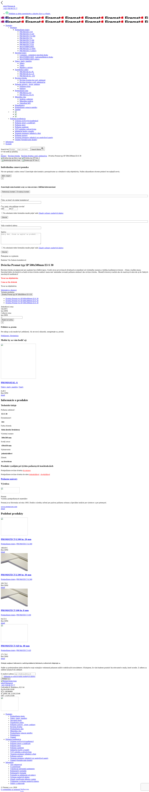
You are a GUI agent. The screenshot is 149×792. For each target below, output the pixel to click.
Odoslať (4, 217)
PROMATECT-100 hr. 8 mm (15, 610)
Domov (4, 156)
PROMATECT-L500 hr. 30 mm (16, 575)
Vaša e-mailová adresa (9, 226)
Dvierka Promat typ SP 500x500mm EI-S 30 (17, 294)
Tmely (21, 387)
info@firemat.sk (7, 683)
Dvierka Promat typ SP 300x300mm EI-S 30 (22, 303)
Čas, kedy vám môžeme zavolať (13, 206)
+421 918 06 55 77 (8, 685)
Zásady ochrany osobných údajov (51, 213)
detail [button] (3, 395)
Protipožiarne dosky (8, 544)
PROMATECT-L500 (24, 544)
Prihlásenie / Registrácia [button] (10, 336)
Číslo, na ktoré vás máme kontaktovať (15, 200)
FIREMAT (5, 18)
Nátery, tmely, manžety (9, 387)
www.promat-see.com (9, 507)
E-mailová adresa (7, 674)
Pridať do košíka (7, 320)
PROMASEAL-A (9, 382)
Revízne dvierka (14, 156)
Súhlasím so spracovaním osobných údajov (19, 676)
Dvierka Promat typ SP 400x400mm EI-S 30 (22, 301)
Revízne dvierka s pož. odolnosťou (34, 156)
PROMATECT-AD (23, 650)
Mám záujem (6, 176)
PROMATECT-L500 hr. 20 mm (16, 539)
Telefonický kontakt (8, 192)
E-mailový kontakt (23, 192)
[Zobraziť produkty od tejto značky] (10, 493)
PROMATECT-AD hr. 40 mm (15, 646)
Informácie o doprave (9, 290)
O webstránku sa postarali (11, 789)
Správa (3, 232)
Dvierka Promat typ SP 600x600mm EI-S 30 (22, 299)
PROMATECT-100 (23, 615)
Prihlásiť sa (6, 679)
